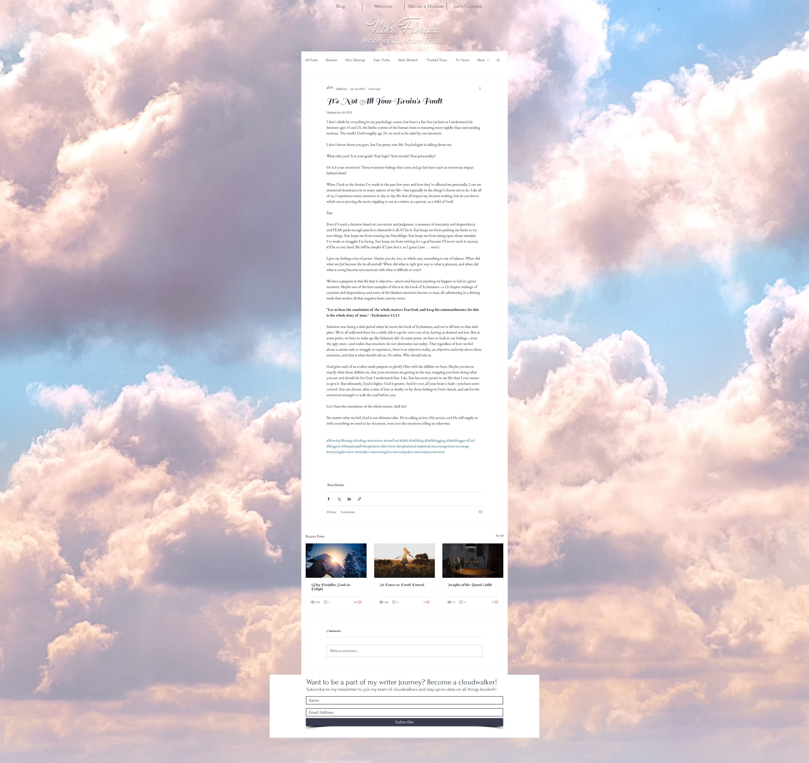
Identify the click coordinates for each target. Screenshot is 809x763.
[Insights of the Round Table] (472, 560)
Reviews (331, 60)
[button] (498, 60)
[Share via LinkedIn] (349, 499)
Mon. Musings (355, 60)
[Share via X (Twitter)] (339, 499)
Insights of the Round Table (469, 585)
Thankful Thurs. (436, 60)
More (481, 60)
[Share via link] (360, 499)
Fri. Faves (462, 60)
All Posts (311, 60)
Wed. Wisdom (408, 60)
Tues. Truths (381, 60)
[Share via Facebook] (329, 499)
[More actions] (479, 88)
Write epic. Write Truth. (403, 40)
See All (500, 535)
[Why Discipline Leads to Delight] (336, 560)
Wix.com (365, 761)
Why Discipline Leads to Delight (330, 587)
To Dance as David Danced (401, 585)
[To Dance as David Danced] (404, 560)
